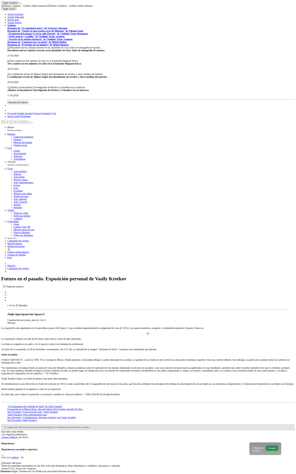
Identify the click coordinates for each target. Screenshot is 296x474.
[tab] (7, 292)
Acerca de (21, 468)
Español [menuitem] (29, 113)
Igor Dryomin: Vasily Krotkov (22, 420)
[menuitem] (54, 113)
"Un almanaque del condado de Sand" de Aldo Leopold (34, 406)
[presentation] (151, 297)
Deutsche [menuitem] (46, 113)
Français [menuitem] (37, 113)
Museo (14, 128)
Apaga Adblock (9, 437)
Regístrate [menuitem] (26, 116)
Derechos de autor (66, 471)
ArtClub (18, 163)
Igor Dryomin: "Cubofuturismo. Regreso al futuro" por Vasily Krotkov (41, 417)
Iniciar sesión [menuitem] (13, 116)
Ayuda (4, 468)
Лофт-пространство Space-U (26, 314)
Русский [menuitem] (11, 113)
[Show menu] (21, 3)
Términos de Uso (27, 471)
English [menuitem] (20, 113)
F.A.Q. (12, 468)
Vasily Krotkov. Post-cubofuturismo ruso (27, 414)
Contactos (31, 468)
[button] (15, 14)
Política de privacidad (47, 471)
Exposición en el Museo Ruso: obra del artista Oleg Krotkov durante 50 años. (45, 409)
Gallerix (15, 457)
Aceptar (272, 448)
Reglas (15, 471)
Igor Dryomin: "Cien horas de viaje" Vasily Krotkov (32, 412)
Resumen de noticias (18, 102)
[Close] (31, 122)
